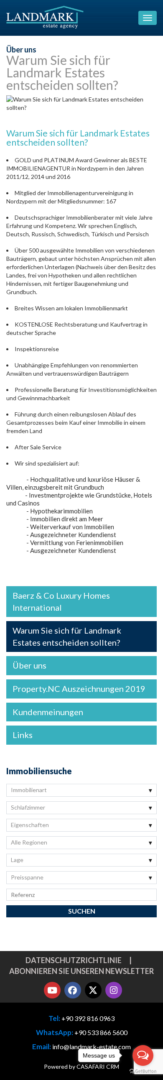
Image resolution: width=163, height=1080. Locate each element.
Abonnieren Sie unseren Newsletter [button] (81, 971)
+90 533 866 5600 (100, 1032)
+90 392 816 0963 (88, 1018)
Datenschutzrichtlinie (73, 960)
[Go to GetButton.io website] (143, 1071)
